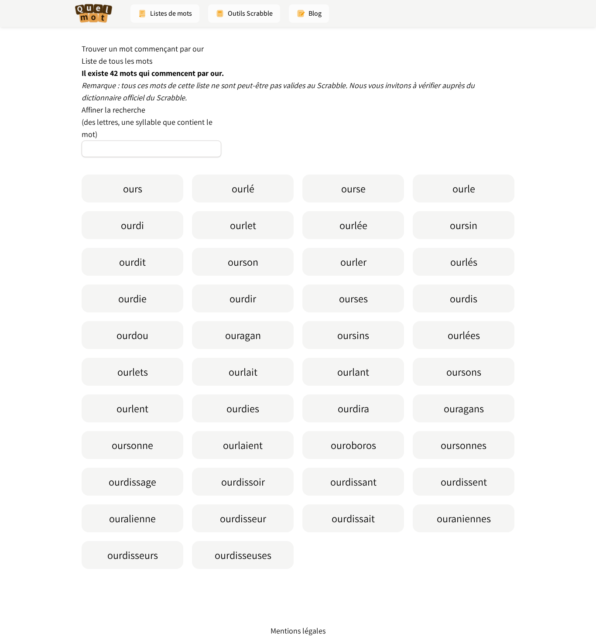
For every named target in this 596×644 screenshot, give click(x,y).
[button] (164, 13)
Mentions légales (298, 631)
